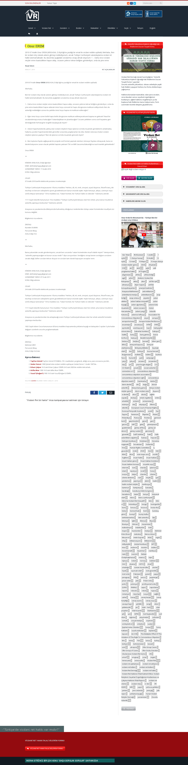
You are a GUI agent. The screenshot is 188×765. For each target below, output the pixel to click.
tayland (152, 630)
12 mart (132, 261)
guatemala (126, 428)
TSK (138, 640)
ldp (153, 517)
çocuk (136, 368)
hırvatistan (138, 444)
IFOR (142, 451)
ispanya (133, 471)
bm (130, 351)
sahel (124, 597)
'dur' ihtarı (126, 255)
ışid (157, 477)
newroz (142, 557)
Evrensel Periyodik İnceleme (133, 411)
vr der (147, 684)
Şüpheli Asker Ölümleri (131, 627)
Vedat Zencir (36, 364)
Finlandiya (126, 418)
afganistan (126, 275)
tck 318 (134, 634)
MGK (150, 537)
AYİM (148, 324)
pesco (143, 577)
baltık (124, 334)
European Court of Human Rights (144, 408)
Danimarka (142, 381)
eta (133, 404)
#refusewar (138, 255)
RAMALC (134, 587)
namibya (152, 551)
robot (144, 591)
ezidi (150, 411)
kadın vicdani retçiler (130, 484)
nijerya (124, 561)
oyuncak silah (136, 571)
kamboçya (146, 484)
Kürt (145, 511)
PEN (135, 577)
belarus (125, 341)
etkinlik (125, 408)
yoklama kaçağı (136, 694)
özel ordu (125, 574)
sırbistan (155, 617)
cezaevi (141, 361)
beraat (145, 341)
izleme (152, 474)
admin (33, 381)
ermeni (136, 401)
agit (123, 278)
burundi (132, 358)
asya (146, 318)
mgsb (158, 537)
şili (123, 614)
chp (123, 364)
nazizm (134, 554)
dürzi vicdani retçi (142, 391)
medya (147, 531)
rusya (145, 594)
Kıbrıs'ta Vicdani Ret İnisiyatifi (133, 501)
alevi (143, 281)
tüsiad (150, 644)
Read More (29, 66)
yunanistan (142, 697)
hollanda (149, 444)
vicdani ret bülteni (146, 667)
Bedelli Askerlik (146, 338)
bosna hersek (152, 351)
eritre (157, 398)
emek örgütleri (145, 398)
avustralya (126, 324)
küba (124, 511)
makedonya (126, 527)
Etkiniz (152, 404)
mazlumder (136, 531)
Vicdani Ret (46, 28)
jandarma (126, 481)
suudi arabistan (138, 630)
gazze (124, 424)
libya (151, 521)
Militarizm (148, 541)
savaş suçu (150, 600)
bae (148, 328)
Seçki (126, 28)
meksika (137, 534)
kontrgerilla (155, 504)
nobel (133, 561)
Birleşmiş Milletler (141, 348)
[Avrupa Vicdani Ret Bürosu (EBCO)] (153, 16)
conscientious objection (146, 371)
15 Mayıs (142, 261)
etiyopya (142, 404)
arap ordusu (134, 298)
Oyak (124, 571)
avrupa (155, 318)
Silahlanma (151, 610)
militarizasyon (135, 541)
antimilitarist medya (129, 295)
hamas (144, 438)
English (152, 28)
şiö (129, 614)
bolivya (140, 351)
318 (123, 268)
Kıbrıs (132, 497)
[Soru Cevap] (32, 726)
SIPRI (136, 614)
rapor (143, 587)
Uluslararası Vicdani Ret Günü (133, 654)
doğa (145, 384)
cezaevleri (152, 361)
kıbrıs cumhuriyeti (145, 497)
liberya (143, 521)
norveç (142, 561)
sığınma (132, 617)
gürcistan (149, 431)
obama (132, 564)
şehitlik (138, 604)
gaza (144, 421)
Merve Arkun (150, 534)
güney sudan (135, 431)
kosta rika (154, 507)
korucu (133, 507)
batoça (133, 338)
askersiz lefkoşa (138, 314)
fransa (136, 418)
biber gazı (156, 341)
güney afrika (139, 428)
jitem (147, 481)
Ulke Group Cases (150, 647)
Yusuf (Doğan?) (37, 373)
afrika (137, 275)
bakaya (155, 331)
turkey (156, 640)
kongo (144, 504)
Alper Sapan (139, 285)
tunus (148, 640)
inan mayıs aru (143, 454)
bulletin (138, 354)
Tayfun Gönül (36, 361)
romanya (125, 594)
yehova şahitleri (152, 687)
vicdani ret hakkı (149, 670)
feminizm (134, 414)
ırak (139, 477)
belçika (136, 341)
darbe (152, 381)
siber (156, 604)
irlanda (143, 467)
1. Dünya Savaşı (136, 258)
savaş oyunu (137, 600)
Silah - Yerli (146, 607)
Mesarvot (125, 537)
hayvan (154, 438)
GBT (133, 424)
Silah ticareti (136, 610)
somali (124, 620)
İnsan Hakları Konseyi (130, 464)
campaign (150, 358)
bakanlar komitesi (141, 331)
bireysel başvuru (136, 344)
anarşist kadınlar (145, 288)
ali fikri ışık (153, 281)
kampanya (137, 487)
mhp (123, 541)
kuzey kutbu (143, 514)
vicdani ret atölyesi (150, 664)
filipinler (145, 414)
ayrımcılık (125, 328)
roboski (134, 591)
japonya (137, 481)
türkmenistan (138, 644)
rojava (153, 591)
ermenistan (147, 401)
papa (156, 574)
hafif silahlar (138, 434)
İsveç (152, 471)
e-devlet (125, 394)
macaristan (146, 524)
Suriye (147, 627)
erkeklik (125, 401)
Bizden (79, 28)
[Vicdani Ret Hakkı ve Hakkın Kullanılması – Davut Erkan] (134, 169)
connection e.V (127, 371)
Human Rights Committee (139, 448)
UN (150, 654)
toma (131, 640)
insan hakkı (137, 457)
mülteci (154, 547)
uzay (144, 657)
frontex (147, 418)
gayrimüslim (133, 421)
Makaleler (95, 28)
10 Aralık (149, 258)
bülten (148, 354)
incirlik (155, 454)
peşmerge (153, 577)
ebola (143, 394)
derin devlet (126, 384)
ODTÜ (141, 564)
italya (134, 474)
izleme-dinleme (128, 477)
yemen (124, 690)
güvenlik (125, 434)
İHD (157, 451)
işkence (153, 467)
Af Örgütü (142, 271)
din (137, 384)
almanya (125, 285)
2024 (143, 265)
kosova (144, 507)
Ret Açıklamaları (108, 69)
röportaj (136, 594)
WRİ (131, 687)
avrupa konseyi (128, 321)
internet (125, 467)
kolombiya (133, 504)
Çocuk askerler (150, 368)
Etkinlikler (111, 28)
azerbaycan (138, 328)
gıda (141, 424)
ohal (149, 564)
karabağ (125, 491)
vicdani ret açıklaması (130, 664)
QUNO (124, 587)
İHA (149, 451)
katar (136, 494)
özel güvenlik (151, 571)
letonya (125, 521)
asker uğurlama (137, 305)
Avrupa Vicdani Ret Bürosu (149, 321)
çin (130, 364)
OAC (123, 564)
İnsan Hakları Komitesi (149, 461)
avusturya (138, 324)
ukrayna (133, 647)
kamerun (125, 487)
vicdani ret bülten (128, 667)
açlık (147, 268)
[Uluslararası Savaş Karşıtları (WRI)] (133, 16)
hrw (123, 448)
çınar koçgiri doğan (143, 364)
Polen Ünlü (147, 581)
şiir (137, 607)
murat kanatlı (127, 551)
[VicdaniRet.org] (32, 14)
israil (142, 471)
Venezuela (126, 660)
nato (124, 554)
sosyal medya (136, 620)
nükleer (153, 561)
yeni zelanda (137, 690)
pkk (137, 581)
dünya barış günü (138, 388)
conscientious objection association (136, 374)
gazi (151, 421)
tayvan (124, 634)
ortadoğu (125, 567)
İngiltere (125, 457)
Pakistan (137, 574)
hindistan (143, 441)
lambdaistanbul (128, 517)
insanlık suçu (148, 464)
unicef (124, 657)
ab (131, 268)
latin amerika (143, 517)
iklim (123, 454)
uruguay (135, 657)
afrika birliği (148, 275)
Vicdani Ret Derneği (129, 670)
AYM (156, 324)
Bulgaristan (126, 354)
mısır (124, 547)
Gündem (63, 28)
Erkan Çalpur (36, 367)
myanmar (141, 551)
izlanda (143, 474)
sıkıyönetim (143, 617)
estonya (125, 404)
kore (124, 507)
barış (132, 334)
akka (135, 281)
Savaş (132, 597)
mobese (134, 547)
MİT (153, 544)
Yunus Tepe (52, 3)
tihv (123, 640)
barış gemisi (144, 334)
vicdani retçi (136, 684)
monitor (144, 547)
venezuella (139, 660)
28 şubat (152, 265)
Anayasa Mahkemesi (130, 291)
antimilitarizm (146, 295)
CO (156, 364)
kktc (150, 501)
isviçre (124, 474)
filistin (155, 414)
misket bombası (140, 544)
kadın (155, 481)
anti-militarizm (147, 291)
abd (138, 268)
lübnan (135, 524)
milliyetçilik (126, 544)
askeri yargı (140, 311)
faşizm (124, 414)
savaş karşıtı (146, 597)
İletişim (140, 28)
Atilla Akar (35, 370)
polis (124, 584)
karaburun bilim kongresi (142, 491)
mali (150, 527)
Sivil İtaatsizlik (148, 614)
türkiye (124, 644)
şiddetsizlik (126, 607)
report (124, 591)
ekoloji (133, 398)
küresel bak (134, 511)
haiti (149, 434)
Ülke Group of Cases (130, 650)
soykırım (149, 620)
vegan (152, 657)
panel (147, 574)
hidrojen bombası (129, 441)
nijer (150, 557)
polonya (134, 584)
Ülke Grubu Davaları (150, 650)
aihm (131, 278)
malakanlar (139, 527)
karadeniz (126, 494)
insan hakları (151, 457)
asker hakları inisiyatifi (139, 301)
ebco (134, 394)
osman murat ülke (141, 567)
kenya (145, 494)
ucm (123, 647)
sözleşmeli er (127, 624)
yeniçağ (150, 690)
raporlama (154, 587)
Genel (30, 28)
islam (124, 471)
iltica (131, 454)
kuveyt (132, 514)
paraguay (126, 577)
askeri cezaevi (139, 308)
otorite (154, 567)
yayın (140, 687)
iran (133, 467)
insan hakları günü (129, 461)
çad (140, 358)
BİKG (124, 344)
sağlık (156, 594)
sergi (148, 604)
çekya (132, 361)
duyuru (155, 391)
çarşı (124, 361)
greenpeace (152, 424)
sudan (150, 624)
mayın (124, 531)
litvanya (125, 524)
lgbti (133, 521)
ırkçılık (148, 477)
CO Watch (126, 368)
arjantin (146, 298)
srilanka (140, 624)
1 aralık (150, 255)
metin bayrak (139, 537)
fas (157, 411)
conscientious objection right (133, 378)
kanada (149, 487)
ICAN (134, 451)
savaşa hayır (127, 604)
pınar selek (126, 581)
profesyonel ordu (149, 584)
